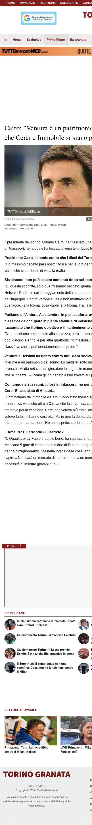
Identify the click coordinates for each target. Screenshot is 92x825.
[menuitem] (5, 39)
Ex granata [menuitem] (78, 39)
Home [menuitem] (17, 39)
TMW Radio (27, 3)
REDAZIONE (48, 3)
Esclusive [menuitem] (34, 39)
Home (11, 3)
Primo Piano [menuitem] (56, 39)
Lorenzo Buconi (18, 228)
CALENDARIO (69, 3)
